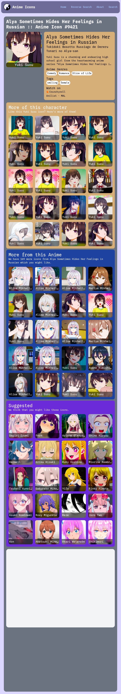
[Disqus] (60, 588)
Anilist (51, 95)
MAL (63, 95)
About (100, 7)
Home (63, 7)
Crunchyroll (57, 91)
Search (113, 7)
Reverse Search (81, 7)
